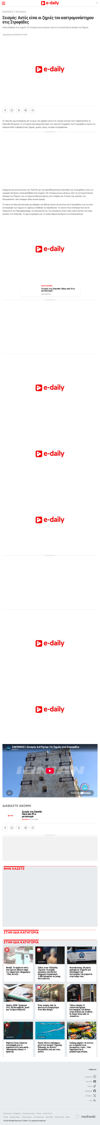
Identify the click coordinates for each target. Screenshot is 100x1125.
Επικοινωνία (8, 1113)
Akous (68, 1117)
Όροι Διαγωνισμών (28, 1113)
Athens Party (59, 1117)
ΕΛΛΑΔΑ (21, 11)
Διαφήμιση (17, 1113)
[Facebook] (5, 110)
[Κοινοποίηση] (32, 110)
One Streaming (39, 1117)
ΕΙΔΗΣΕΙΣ (7, 11)
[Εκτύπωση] (25, 110)
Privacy (39, 1113)
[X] (18, 110)
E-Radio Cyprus (27, 1117)
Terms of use (47, 1113)
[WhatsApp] (12, 110)
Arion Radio (49, 1117)
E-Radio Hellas (15, 1117)
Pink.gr (6, 1117)
